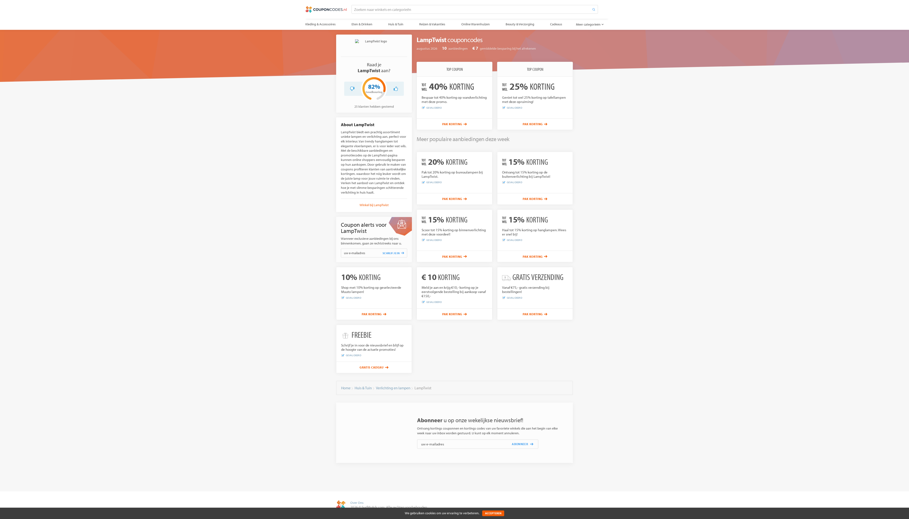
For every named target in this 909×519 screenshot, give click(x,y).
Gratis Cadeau (371, 367)
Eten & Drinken (362, 24)
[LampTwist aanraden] (395, 88)
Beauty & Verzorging (520, 24)
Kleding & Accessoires (320, 24)
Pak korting (452, 124)
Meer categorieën (588, 24)
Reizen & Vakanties (432, 24)
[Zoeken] (594, 9)
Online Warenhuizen (475, 24)
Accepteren (493, 513)
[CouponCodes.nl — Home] (326, 9)
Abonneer (520, 444)
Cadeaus (556, 24)
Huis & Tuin (395, 24)
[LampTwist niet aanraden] (352, 88)
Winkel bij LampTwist (374, 205)
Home (346, 388)
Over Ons (357, 503)
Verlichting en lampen (393, 388)
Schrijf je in (391, 253)
